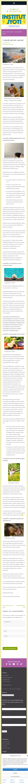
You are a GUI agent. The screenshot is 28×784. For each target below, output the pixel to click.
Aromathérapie (6, 741)
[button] (27, 755)
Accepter (15, 769)
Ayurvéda (4, 746)
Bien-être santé (6, 748)
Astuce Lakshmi (6, 744)
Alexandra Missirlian (8, 44)
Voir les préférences (15, 776)
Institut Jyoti (14, 26)
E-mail (3, 722)
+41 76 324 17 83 (15, 11)
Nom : (3, 706)
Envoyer (4, 731)
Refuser (15, 773)
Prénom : (4, 714)
